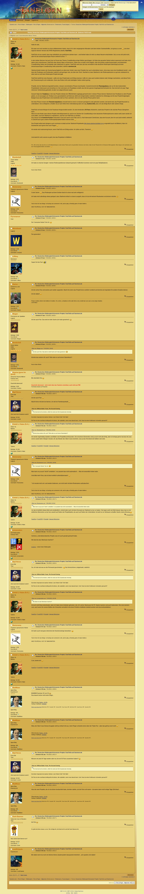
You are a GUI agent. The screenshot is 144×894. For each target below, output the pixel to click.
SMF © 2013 (70, 891)
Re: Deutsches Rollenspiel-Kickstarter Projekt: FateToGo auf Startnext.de (58, 157)
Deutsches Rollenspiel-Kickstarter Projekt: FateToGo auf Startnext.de (57, 38)
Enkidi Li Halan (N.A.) (20, 39)
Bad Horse (16, 392)
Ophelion (44, 704)
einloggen (97, 2)
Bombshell (16, 157)
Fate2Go (33, 153)
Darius (15, 284)
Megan (15, 314)
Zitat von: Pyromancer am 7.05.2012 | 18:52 (44, 462)
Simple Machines (78, 891)
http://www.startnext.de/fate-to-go (94, 123)
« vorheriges (125, 27)
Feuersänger (65, 24)
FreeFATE (40, 153)
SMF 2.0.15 (63, 891)
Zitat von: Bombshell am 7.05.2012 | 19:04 (43, 430)
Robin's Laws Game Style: (36, 707)
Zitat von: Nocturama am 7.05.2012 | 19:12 (43, 503)
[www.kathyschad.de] (11, 68)
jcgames (33, 547)
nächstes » (132, 27)
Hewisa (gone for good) (18, 373)
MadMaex (16, 688)
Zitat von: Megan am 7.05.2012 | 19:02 (42, 348)
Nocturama (16, 187)
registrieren (107, 2)
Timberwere (58, 24)
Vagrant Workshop (54, 153)
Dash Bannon (17, 816)
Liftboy (15, 256)
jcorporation (17, 530)
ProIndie (46, 153)
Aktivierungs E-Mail (124, 2)
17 (19, 29)
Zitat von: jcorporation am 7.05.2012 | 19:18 (44, 598)
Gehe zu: (111, 882)
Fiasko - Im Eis (43, 702)
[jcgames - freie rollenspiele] (11, 558)
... (17, 29)
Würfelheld (16, 228)
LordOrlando (17, 849)
